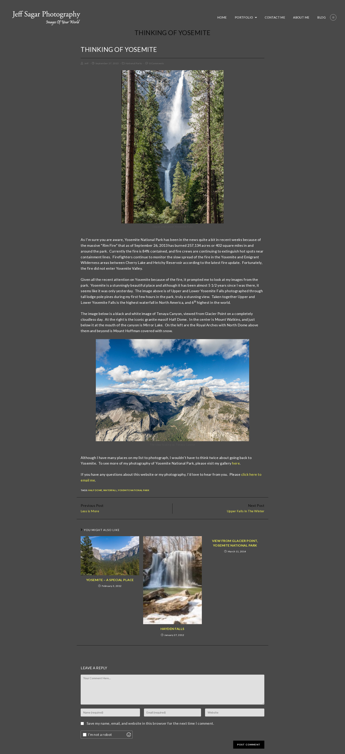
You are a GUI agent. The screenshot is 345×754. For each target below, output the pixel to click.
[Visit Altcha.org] (129, 734)
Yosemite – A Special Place (110, 580)
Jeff (86, 63)
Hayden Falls (172, 629)
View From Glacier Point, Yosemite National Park (235, 543)
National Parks (134, 63)
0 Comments (156, 63)
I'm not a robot (100, 734)
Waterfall (110, 490)
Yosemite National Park (133, 490)
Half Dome (95, 490)
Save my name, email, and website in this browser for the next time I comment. (150, 723)
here (236, 463)
